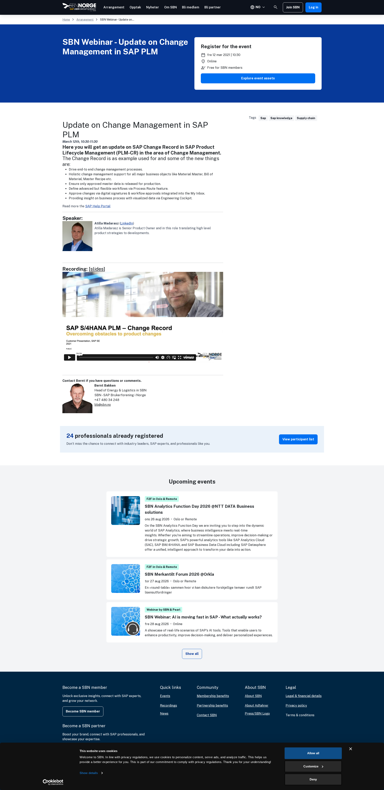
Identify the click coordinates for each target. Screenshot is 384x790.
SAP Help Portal (97, 206)
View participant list (298, 439)
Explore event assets (258, 78)
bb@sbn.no (102, 405)
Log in (313, 7)
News (164, 713)
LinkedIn (126, 223)
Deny (313, 779)
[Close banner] (350, 748)
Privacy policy (296, 705)
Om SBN (170, 7)
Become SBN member (83, 711)
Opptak (135, 7)
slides (97, 269)
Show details (89, 773)
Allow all (313, 753)
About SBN (253, 696)
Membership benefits (213, 696)
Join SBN (293, 7)
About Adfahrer (256, 705)
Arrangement (113, 7)
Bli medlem (190, 7)
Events (165, 696)
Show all (192, 654)
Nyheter (152, 7)
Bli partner (212, 7)
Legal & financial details (304, 696)
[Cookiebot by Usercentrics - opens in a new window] (53, 782)
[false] (275, 7)
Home (66, 19)
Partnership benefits (212, 705)
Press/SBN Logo (257, 713)
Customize (310, 766)
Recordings (168, 705)
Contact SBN (207, 715)
